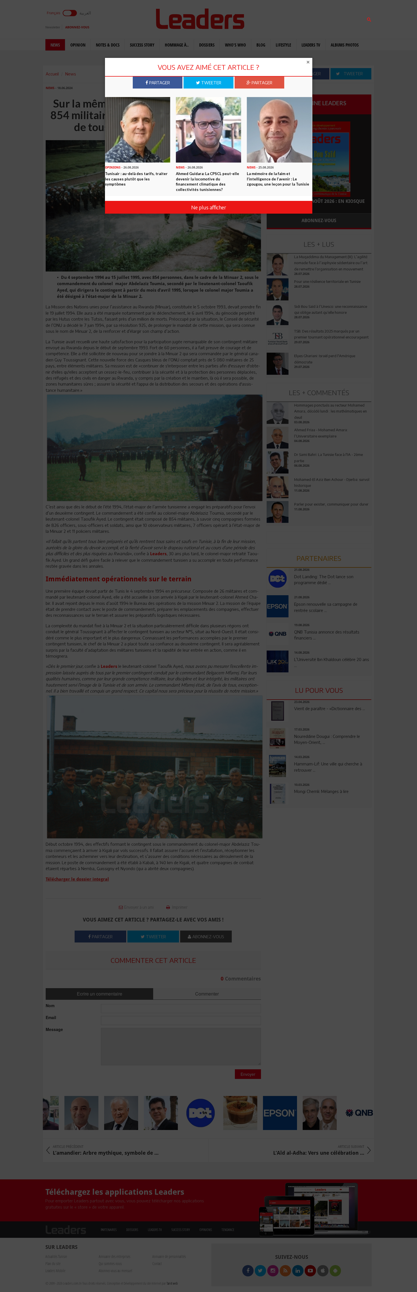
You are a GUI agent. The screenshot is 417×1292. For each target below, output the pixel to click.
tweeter (210, 82)
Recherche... (280, 18)
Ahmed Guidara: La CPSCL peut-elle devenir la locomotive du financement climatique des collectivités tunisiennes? (207, 181)
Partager (159, 82)
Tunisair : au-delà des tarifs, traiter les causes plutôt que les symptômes (136, 178)
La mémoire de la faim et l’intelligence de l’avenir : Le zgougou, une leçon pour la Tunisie (278, 178)
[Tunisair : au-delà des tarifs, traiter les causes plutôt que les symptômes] (137, 129)
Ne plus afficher (208, 207)
